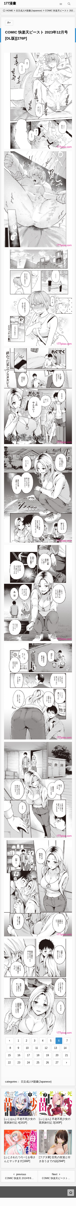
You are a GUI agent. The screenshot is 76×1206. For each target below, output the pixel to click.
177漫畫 (10, 3)
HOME (9, 10)
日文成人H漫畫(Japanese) (29, 10)
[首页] (70, 1192)
